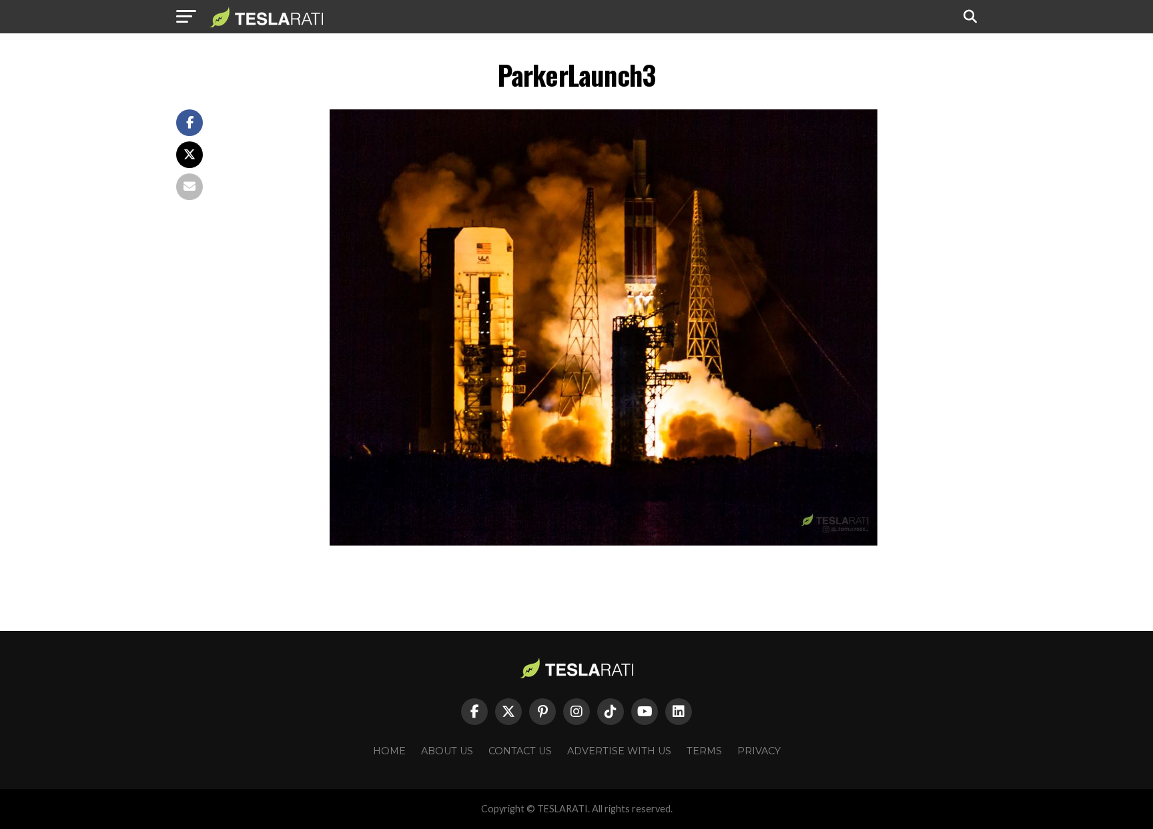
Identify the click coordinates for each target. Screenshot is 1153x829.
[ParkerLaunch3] (603, 542)
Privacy (759, 751)
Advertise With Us (619, 751)
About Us (447, 751)
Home (389, 751)
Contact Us (520, 751)
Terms (704, 751)
